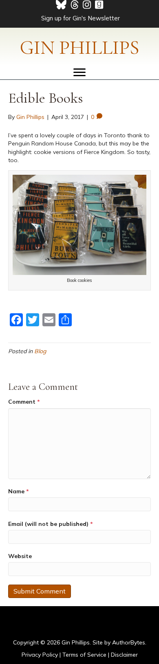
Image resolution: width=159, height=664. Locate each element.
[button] (79, 17)
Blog (40, 351)
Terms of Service (84, 654)
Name (18, 491)
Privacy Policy (40, 654)
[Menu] (79, 72)
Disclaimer (124, 654)
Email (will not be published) (50, 524)
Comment (24, 401)
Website (20, 556)
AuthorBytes (128, 642)
